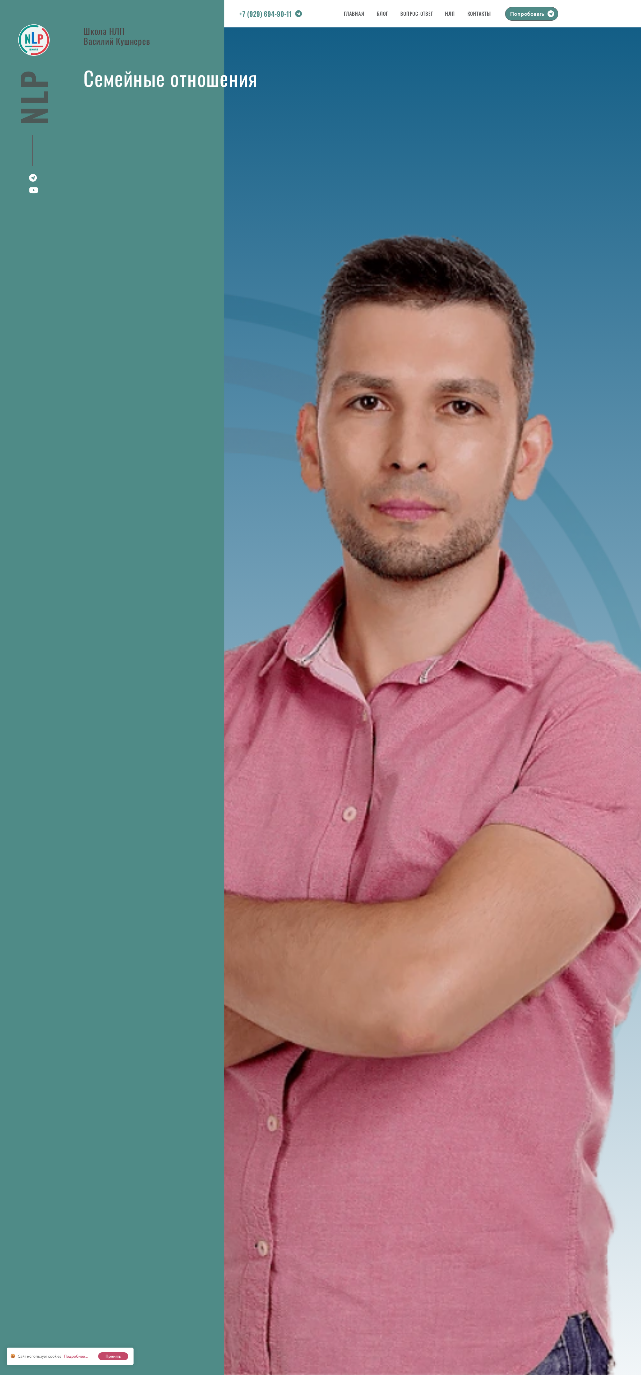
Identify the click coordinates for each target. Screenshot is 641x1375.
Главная (354, 13)
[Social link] (298, 15)
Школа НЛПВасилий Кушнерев (116, 35)
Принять (113, 1356)
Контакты (479, 13)
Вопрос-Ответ (416, 13)
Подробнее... (76, 1356)
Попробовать (527, 14)
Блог (382, 13)
